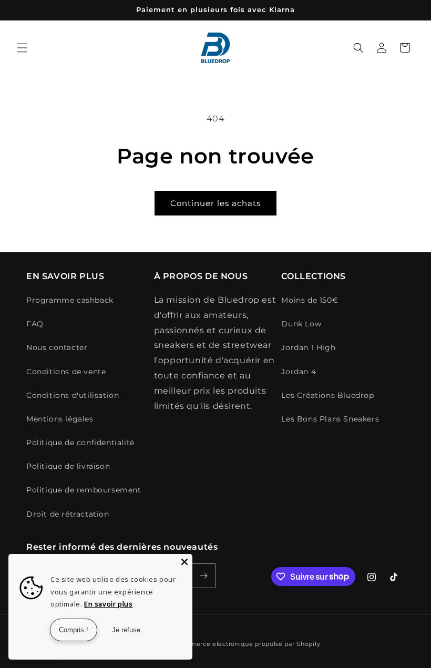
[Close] (184, 562)
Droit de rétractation (67, 514)
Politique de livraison (68, 466)
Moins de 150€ (309, 300)
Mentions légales (60, 419)
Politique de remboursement (83, 490)
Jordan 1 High (308, 347)
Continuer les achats (215, 203)
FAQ (35, 323)
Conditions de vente (66, 371)
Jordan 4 (298, 371)
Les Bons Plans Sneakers (330, 419)
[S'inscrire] (203, 575)
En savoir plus (108, 604)
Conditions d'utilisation (72, 395)
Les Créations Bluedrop (327, 395)
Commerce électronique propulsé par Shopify (248, 644)
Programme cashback (70, 300)
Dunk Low (301, 323)
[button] (22, 47)
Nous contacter (56, 347)
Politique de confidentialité (80, 442)
